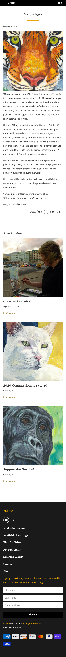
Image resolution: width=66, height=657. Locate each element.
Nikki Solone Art (14, 528)
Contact (8, 564)
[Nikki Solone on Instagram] (14, 520)
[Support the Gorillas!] (33, 435)
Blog (6, 571)
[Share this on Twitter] (39, 212)
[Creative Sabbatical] (33, 267)
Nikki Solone (16, 623)
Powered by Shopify (12, 627)
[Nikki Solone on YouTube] (6, 520)
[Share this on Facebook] (45, 212)
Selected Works (13, 556)
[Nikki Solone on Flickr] (18, 520)
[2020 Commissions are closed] (33, 351)
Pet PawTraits (12, 549)
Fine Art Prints (12, 542)
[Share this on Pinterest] (52, 212)
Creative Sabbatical (17, 301)
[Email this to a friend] (59, 212)
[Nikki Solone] (33, 3)
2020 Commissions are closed (25, 385)
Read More (8, 313)
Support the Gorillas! (18, 469)
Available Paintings (15, 535)
